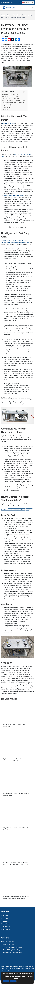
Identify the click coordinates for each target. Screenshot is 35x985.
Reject (12, 981)
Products (5, 915)
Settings (20, 981)
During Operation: (8, 105)
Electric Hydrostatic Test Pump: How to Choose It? (15, 725)
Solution (5, 918)
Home (3, 15)
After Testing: (7, 107)
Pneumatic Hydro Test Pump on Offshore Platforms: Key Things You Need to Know (15, 863)
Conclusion (5, 109)
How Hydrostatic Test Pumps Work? (11, 98)
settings (16, 978)
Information (6, 926)
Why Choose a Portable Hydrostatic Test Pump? (15, 829)
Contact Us (6, 929)
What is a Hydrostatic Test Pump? (10, 94)
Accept (6, 981)
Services (5, 921)
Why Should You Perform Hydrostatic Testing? (13, 100)
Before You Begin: (8, 104)
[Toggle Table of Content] (24, 92)
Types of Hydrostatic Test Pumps (10, 96)
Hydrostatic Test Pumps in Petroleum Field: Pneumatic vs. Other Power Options (16, 897)
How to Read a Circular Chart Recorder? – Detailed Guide (16, 794)
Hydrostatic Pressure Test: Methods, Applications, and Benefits (14, 760)
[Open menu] (32, 7)
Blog (8, 15)
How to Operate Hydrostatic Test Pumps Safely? (14, 102)
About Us (6, 924)
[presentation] (17, 714)
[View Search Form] (19, 2)
